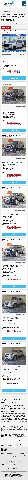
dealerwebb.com (19, 476)
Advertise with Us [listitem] (14, 456)
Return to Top (23, 450)
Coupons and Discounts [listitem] (11, 464)
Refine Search (5, 27)
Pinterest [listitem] (9, 463)
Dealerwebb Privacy (9, 475)
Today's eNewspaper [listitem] (11, 470)
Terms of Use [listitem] (17, 455)
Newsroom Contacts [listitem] (18, 459)
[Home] (9, 4)
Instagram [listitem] (16, 463)
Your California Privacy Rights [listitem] (18, 453)
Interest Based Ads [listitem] (10, 455)
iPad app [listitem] (8, 466)
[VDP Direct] (14, 71)
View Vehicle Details (7, 32)
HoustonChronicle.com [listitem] (15, 466)
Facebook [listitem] (17, 461)
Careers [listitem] (8, 456)
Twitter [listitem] (23, 461)
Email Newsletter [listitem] (10, 461)
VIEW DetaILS (14, 78)
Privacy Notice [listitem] (9, 453)
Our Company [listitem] (23, 455)
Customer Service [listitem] (10, 459)
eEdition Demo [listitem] (21, 468)
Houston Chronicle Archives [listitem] (12, 468)
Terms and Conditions (18, 475)
